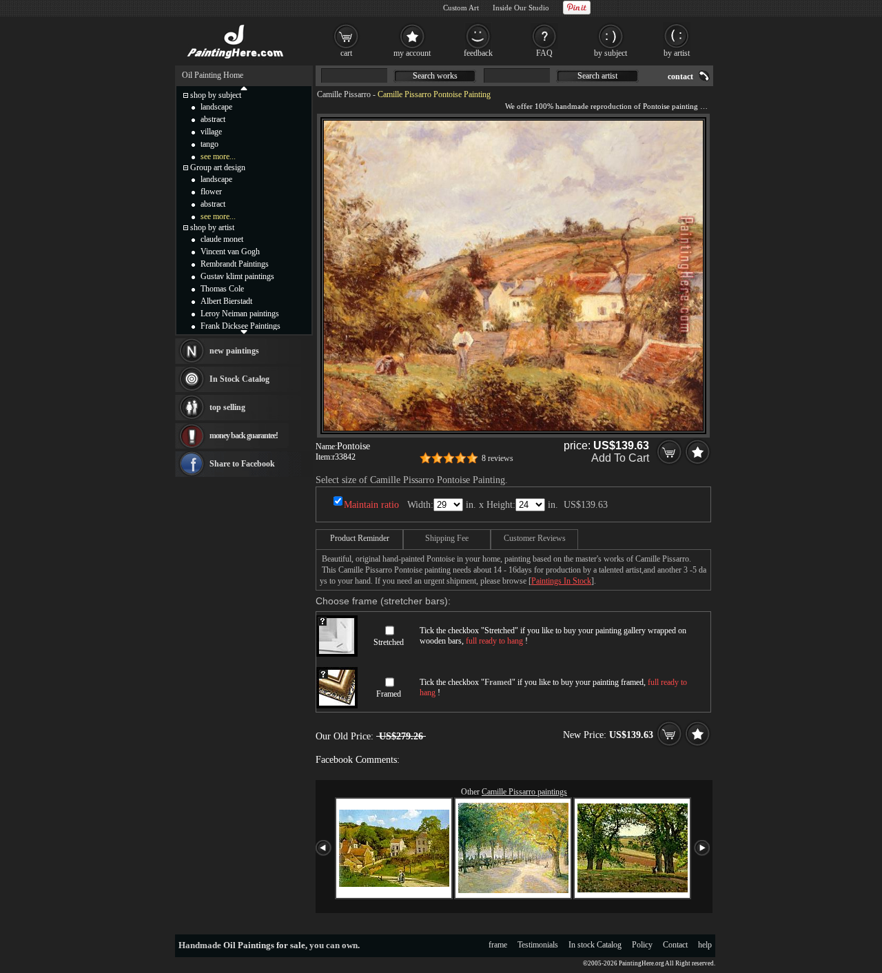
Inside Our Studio (521, 7)
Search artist (597, 76)
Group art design (217, 167)
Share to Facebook (242, 464)
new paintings (234, 351)
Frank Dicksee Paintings (240, 326)
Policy (642, 945)
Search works (435, 76)
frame (498, 945)
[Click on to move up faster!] (243, 87)
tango (209, 144)
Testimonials (537, 945)
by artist (677, 53)
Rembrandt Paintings (235, 264)
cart (346, 53)
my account (412, 53)
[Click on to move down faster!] (243, 331)
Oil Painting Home (212, 75)
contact (680, 76)
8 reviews (497, 458)
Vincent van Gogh (230, 251)
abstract (213, 119)
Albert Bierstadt (226, 301)
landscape (216, 107)
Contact (675, 945)
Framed (388, 694)
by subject (610, 53)
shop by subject (215, 95)
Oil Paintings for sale (264, 945)
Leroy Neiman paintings (240, 313)
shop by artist (212, 227)
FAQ (544, 53)
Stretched (388, 642)
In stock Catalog (595, 945)
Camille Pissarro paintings (524, 792)
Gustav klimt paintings (237, 276)
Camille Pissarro (344, 94)
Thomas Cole (222, 289)
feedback (478, 53)
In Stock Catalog (239, 379)
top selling (227, 407)
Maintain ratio (371, 505)
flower (211, 191)
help (705, 945)
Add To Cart (620, 458)
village (211, 131)
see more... (218, 156)
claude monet (222, 239)
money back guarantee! (243, 435)
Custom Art (461, 7)
